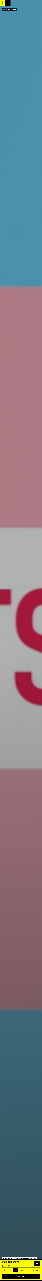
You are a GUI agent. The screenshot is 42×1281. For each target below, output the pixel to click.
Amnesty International (2, 3)
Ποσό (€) (6, 1266)
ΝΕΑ (4, 10)
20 (16, 1270)
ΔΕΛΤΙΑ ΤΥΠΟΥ (12, 10)
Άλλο (35, 1270)
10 (10, 1270)
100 (28, 1270)
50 (22, 1270)
